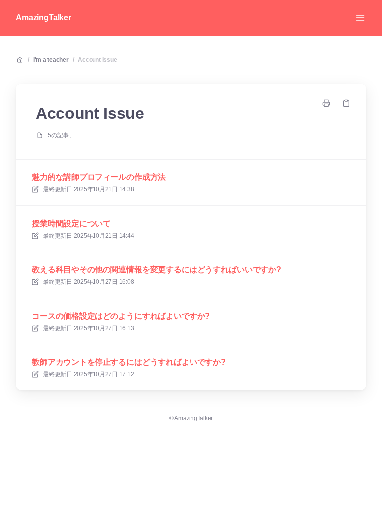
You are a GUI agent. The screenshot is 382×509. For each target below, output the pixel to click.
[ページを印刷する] (326, 103)
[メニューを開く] (360, 18)
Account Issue (97, 59)
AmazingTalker (43, 17)
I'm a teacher (51, 59)
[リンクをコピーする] (346, 103)
